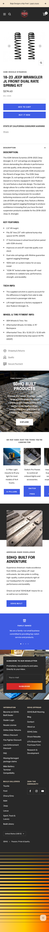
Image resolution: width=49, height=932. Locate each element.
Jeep (5, 806)
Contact (30, 722)
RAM (5, 801)
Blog (29, 717)
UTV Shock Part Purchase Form (34, 743)
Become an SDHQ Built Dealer (11, 713)
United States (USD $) (13, 834)
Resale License (9, 725)
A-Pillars (12, 492)
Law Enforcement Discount (11, 746)
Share (6, 132)
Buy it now (24, 115)
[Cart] (44, 14)
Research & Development (33, 751)
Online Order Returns (12, 730)
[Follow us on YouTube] (42, 791)
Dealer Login (8, 720)
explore (24, 422)
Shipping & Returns (16, 351)
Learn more (34, 3)
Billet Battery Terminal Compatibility (9, 769)
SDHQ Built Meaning (35, 712)
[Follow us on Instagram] (36, 791)
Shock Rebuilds (34, 737)
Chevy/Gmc (8, 796)
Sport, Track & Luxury (9, 817)
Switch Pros (32, 491)
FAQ (5, 753)
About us (31, 727)
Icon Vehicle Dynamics (15, 72)
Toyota (6, 786)
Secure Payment (15, 364)
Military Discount (10, 735)
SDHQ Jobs (32, 732)
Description (9, 148)
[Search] (9, 14)
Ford (5, 791)
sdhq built (16, 603)
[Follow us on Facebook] (30, 791)
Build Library (8, 824)
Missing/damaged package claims (11, 760)
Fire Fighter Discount (12, 740)
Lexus (6, 811)
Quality (11, 357)
